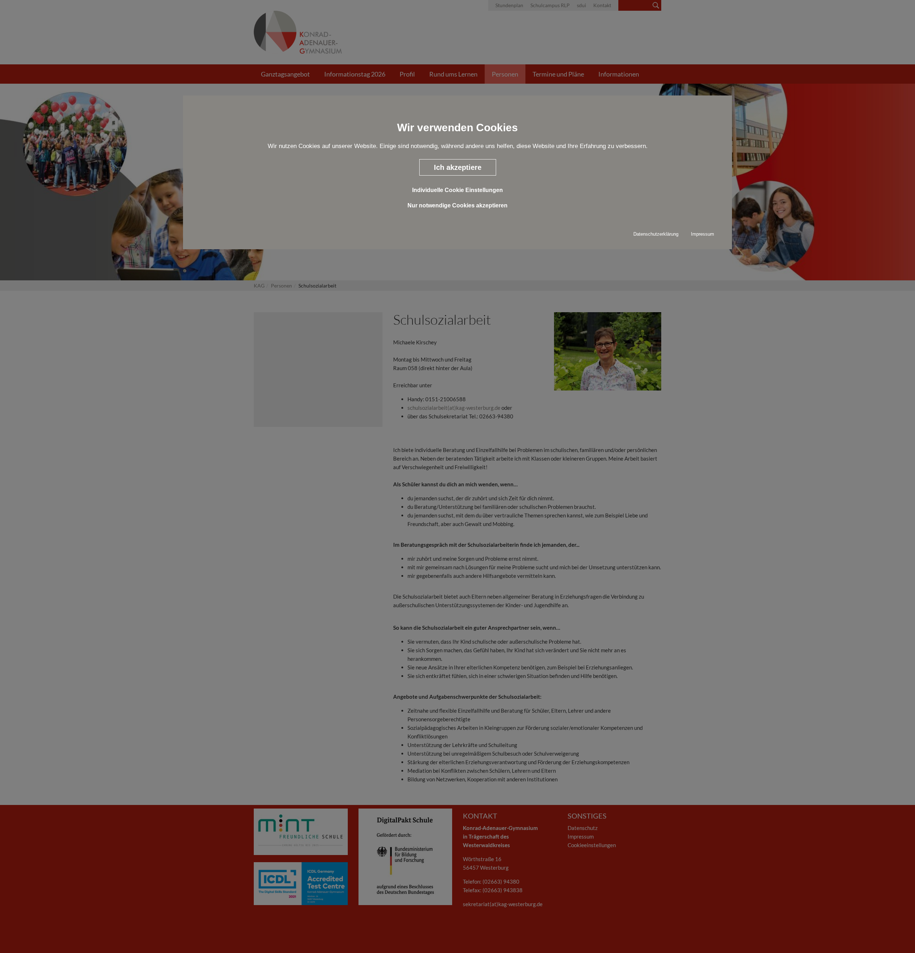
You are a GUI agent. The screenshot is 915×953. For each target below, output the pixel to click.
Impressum (702, 234)
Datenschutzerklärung (655, 234)
